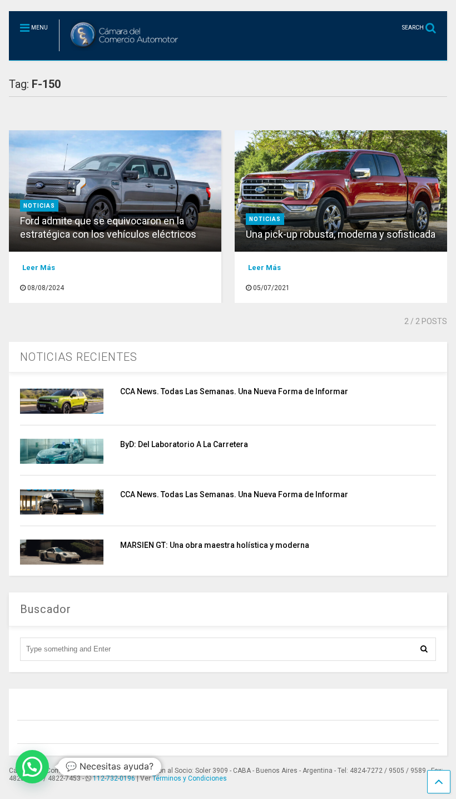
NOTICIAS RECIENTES (78, 357)
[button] (32, 766)
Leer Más (38, 267)
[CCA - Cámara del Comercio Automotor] (120, 51)
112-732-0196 (114, 778)
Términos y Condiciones (189, 778)
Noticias (39, 206)
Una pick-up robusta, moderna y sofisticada (340, 234)
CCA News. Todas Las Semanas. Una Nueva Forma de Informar (234, 391)
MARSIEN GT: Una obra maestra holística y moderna (214, 545)
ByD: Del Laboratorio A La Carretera (184, 444)
